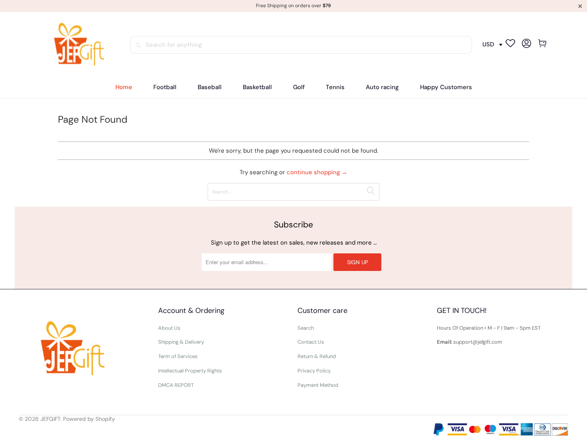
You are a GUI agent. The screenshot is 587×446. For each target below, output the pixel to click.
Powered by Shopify (89, 418)
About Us (169, 328)
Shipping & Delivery (181, 341)
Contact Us (310, 341)
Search (305, 328)
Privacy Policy (314, 370)
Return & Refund (316, 356)
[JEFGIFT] (75, 44)
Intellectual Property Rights (190, 370)
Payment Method (317, 385)
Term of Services (178, 356)
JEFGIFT (50, 418)
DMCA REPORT (176, 385)
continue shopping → (317, 172)
